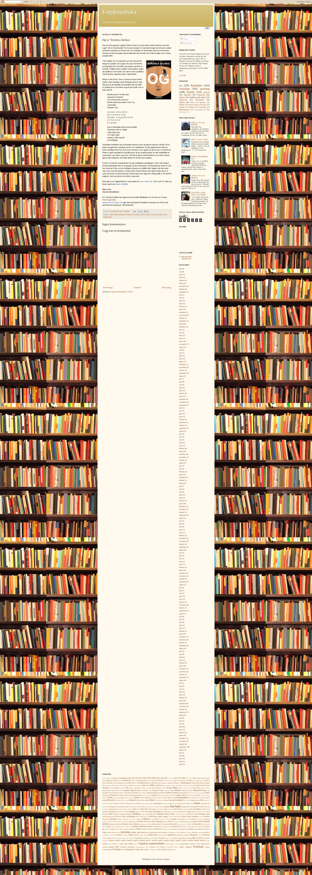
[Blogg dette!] (141, 211)
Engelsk (126, 790)
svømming (125, 835)
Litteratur (157, 811)
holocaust (126, 800)
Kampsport (113, 807)
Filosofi (130, 793)
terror (199, 835)
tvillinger (189, 838)
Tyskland (105, 844)
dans (208, 785)
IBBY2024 (117, 803)
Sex (176, 826)
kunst (180, 809)
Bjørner (160, 783)
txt (180, 85)
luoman (153, 859)
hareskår (154, 798)
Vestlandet (199, 99)
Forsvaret (190, 793)
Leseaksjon (202, 107)
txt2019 (160, 840)
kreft (134, 809)
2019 (179, 778)
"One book (105, 778)
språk (165, 214)
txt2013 (124, 840)
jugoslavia (204, 803)
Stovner (189, 832)
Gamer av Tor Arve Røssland (198, 123)
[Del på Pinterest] (147, 211)
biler (150, 783)
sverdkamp (112, 835)
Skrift (161, 214)
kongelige (105, 809)
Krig (142, 809)
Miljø (111, 814)
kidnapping (133, 807)
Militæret (105, 814)
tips (127, 838)
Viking (137, 849)
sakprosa (113, 826)
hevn (208, 798)
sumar (200, 832)
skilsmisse (133, 829)
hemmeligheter (183, 797)
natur (152, 214)
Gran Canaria (190, 795)
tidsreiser (119, 838)
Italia (188, 803)
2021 (187, 778)
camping (167, 785)
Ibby (202, 800)
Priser (170, 821)
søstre (156, 835)
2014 (154, 777)
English (138, 790)
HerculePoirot (193, 798)
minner (148, 214)
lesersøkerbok (120, 812)
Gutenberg (128, 798)
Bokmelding (196, 783)
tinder (124, 838)
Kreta (138, 809)
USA (117, 846)
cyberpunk (191, 785)
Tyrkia (208, 840)
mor (147, 814)
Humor (182, 97)
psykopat (112, 824)
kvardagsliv (197, 809)
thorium (104, 838)
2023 (194, 778)
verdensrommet (107, 849)
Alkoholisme (126, 780)
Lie (140, 812)
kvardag (190, 809)
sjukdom (207, 826)
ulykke (122, 844)
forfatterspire (184, 793)
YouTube (163, 849)
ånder (175, 849)
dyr (153, 788)
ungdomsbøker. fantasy (172, 844)
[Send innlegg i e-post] (134, 211)
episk (150, 790)
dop (136, 788)
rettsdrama (142, 824)
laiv (208, 809)
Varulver (162, 847)
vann (157, 847)
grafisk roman (181, 795)
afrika (115, 780)
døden (203, 97)
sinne (189, 826)
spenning (205, 88)
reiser (131, 824)
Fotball (207, 792)
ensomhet (145, 790)
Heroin (200, 798)
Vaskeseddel (169, 847)
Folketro (163, 793)
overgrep (173, 819)
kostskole (124, 809)
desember (182, 312)
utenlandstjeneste (140, 847)
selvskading (164, 826)
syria (141, 835)
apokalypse (189, 780)
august (181, 324)
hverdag (171, 800)
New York (139, 816)
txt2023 (184, 840)
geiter (167, 795)
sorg (104, 832)
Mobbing (193, 97)
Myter (173, 814)
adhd (103, 780)
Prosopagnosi (176, 821)
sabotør (104, 826)
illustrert (138, 803)
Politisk (191, 107)
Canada (173, 785)
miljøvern (116, 814)
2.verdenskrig (198, 110)
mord (151, 814)
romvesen (183, 824)
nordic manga (163, 816)
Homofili (133, 800)
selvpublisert (157, 826)
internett (170, 803)
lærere (185, 812)
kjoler (161, 807)
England (133, 790)
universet (105, 847)
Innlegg (185, 39)
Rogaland (166, 824)
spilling (133, 832)
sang (130, 826)
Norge (156, 214)
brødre (131, 785)
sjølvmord (108, 829)
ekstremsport (106, 790)
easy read (189, 788)
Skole (138, 828)
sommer (191, 829)
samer (118, 826)
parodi (124, 821)
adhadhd (207, 778)
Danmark (203, 785)
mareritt (198, 812)
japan (191, 803)
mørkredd (184, 814)
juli (180, 379)
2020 (183, 778)
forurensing (201, 793)
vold (141, 849)
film (126, 793)
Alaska (120, 780)
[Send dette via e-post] (138, 211)
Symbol (136, 835)
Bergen (120, 783)
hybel (186, 800)
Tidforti (114, 838)
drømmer (143, 788)
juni (180, 269)
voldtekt (146, 849)
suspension (105, 835)
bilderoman (144, 783)
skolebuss (144, 829)
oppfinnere (139, 819)
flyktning (121, 214)
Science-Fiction (193, 105)
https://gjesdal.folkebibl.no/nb (186, 257)
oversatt (187, 819)
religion (136, 824)
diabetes (122, 788)
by (140, 785)
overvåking (206, 819)
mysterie (167, 814)
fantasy (204, 790)
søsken (150, 834)
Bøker (116, 214)
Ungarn (136, 844)
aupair (112, 214)
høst (189, 800)
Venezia (176, 847)
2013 (149, 777)
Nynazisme (105, 819)
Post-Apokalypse (158, 821)
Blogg (176, 783)
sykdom (182, 107)
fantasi (190, 790)
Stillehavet (183, 832)
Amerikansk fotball (157, 780)
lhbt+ (137, 812)
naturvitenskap (107, 816)
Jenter (197, 803)
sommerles (206, 829)
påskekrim (119, 824)
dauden (111, 788)
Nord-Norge (153, 816)
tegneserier (179, 835)
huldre (147, 800)
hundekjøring (159, 800)
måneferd (190, 814)
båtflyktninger (160, 785)
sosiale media (111, 832)
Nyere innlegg (108, 287)
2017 (166, 778)
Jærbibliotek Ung (116, 211)
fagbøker (167, 790)
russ (203, 824)
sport (147, 832)
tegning (186, 835)
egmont (203, 788)
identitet (133, 803)
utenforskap (130, 847)
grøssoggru (117, 798)
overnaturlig (181, 819)
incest (142, 803)
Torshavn (131, 838)
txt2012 (118, 840)
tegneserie (183, 99)
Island (184, 803)
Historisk (202, 102)
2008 (129, 778)
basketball (109, 783)
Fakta (172, 790)
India (146, 803)
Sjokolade (201, 826)
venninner (188, 847)
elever (121, 790)
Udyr (113, 844)
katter (127, 807)
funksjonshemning (135, 795)
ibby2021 (207, 800)
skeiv (121, 829)
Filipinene (121, 793)
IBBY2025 (124, 803)
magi (189, 811)
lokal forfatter (173, 812)
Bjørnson (164, 783)
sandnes (127, 826)
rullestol (188, 824)
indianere (150, 803)
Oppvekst (187, 94)
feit (110, 793)
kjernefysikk (149, 807)
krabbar (130, 809)
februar (181, 280)
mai (180, 271)
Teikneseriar (193, 835)
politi (135, 821)
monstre (143, 814)
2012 (145, 777)
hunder (166, 800)
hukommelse (140, 800)
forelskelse (175, 792)
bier (136, 783)
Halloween (148, 798)
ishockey (179, 803)
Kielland (139, 807)
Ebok (194, 788)
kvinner (204, 809)
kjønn (184, 807)
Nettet (124, 816)
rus (192, 824)
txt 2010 (199, 838)
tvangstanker (182, 838)
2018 (175, 778)
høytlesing (194, 800)
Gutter (137, 797)
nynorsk (206, 92)
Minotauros (128, 814)
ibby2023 (111, 803)
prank (166, 821)
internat (165, 803)
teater (165, 835)
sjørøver (113, 829)
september (182, 292)
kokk (208, 807)
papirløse (110, 821)
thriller (109, 838)
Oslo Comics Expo (164, 819)
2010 (137, 778)
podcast (131, 821)
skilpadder (126, 829)
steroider (177, 832)
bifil (138, 783)
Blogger (167, 859)
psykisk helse (197, 821)
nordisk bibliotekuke (175, 816)
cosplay (185, 785)
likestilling (145, 812)
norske (201, 816)
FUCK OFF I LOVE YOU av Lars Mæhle (198, 193)
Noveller (207, 816)
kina (143, 807)
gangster (160, 795)
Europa (154, 790)
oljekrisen (120, 819)
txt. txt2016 (206, 838)
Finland (135, 793)
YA (159, 849)
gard (164, 795)
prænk (190, 821)
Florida (145, 793)
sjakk (192, 826)
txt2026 (202, 840)
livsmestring (165, 812)
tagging (161, 835)
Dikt (208, 110)
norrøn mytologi (192, 816)
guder (122, 798)
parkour (119, 821)
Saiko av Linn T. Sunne (199, 139)
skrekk (156, 829)
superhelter (206, 832)
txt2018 (154, 840)
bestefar (125, 783)
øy (172, 849)
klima (188, 807)
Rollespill (173, 824)
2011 (141, 778)
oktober (181, 289)
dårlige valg (181, 788)
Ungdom (143, 843)
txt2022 (178, 840)
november (182, 286)
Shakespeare (183, 826)
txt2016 (142, 840)
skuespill (170, 829)
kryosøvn (170, 809)
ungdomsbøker (107, 217)
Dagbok (197, 785)
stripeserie (195, 832)
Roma (178, 824)
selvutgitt (171, 826)
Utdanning (123, 847)
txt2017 (148, 840)
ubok (110, 844)
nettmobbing (131, 816)
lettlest (143, 214)
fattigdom (105, 793)
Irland (174, 803)
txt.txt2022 (105, 840)
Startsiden (137, 287)
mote (154, 814)
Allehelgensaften (141, 780)
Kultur (176, 809)
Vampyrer (185, 112)
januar (181, 283)
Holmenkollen (119, 800)
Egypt (208, 788)
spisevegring (141, 832)
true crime (169, 838)
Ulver (117, 844)
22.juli (199, 778)
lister (150, 811)
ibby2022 (105, 803)
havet (165, 798)
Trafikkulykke (138, 838)
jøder (107, 807)
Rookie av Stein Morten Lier (199, 157)
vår (150, 849)
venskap (207, 847)
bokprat (207, 783)
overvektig (199, 819)
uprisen (111, 847)
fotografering (106, 795)
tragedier (146, 838)
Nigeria (146, 816)
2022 (190, 778)
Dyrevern (158, 788)
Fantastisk (201, 94)
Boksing (104, 785)
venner (181, 847)
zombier (168, 849)
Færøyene (144, 795)
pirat (127, 821)
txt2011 (112, 840)
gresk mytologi (205, 795)
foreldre (168, 792)
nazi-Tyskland (116, 816)
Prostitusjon (184, 821)
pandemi (104, 821)
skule (175, 829)
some (186, 829)
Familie (190, 92)
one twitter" (132, 819)
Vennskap (184, 88)
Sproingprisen (154, 832)
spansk (118, 832)
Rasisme (125, 824)
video (123, 849)
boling (109, 785)
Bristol (122, 785)
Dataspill (105, 788)
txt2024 (190, 840)
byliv (147, 785)
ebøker (198, 788)
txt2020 (166, 840)
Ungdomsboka (119, 11)
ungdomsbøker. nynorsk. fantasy (190, 844)
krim (204, 105)
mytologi (178, 814)
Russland (207, 824)
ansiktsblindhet (181, 780)
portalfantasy (148, 821)
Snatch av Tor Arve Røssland (198, 176)
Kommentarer (187, 43)
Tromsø (156, 838)
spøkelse (165, 832)
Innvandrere (136, 214)
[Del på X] (143, 211)
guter (132, 798)
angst (175, 780)
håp (199, 800)
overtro (192, 819)
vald (147, 847)
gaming (154, 795)
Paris (115, 821)
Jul (209, 803)
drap (138, 788)
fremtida (126, 795)
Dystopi (169, 788)
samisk (122, 826)
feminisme (115, 793)
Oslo (156, 819)
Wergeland (154, 849)
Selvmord (148, 826)
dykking (149, 788)
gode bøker (172, 795)
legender (105, 812)
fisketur (140, 793)
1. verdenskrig (113, 778)
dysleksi (163, 788)
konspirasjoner (113, 809)
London (180, 812)
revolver (148, 824)
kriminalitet (152, 809)
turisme (174, 838)
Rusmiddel (197, 824)
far (209, 790)
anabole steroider (168, 780)
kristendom (160, 809)
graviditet (198, 795)
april (180, 274)
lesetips (127, 812)
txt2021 (172, 840)
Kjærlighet (196, 85)
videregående (129, 849)
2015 (158, 778)
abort (202, 778)
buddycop (136, 785)
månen (196, 814)
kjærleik (166, 806)
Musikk (181, 105)
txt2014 (130, 840)
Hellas (174, 798)
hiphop (104, 800)
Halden (142, 798)
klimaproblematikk (197, 807)
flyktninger (156, 793)
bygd (143, 785)
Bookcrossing (116, 785)
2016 (162, 778)
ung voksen (129, 843)
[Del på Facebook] (145, 211)
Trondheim (162, 838)
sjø (103, 829)
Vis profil (182, 75)
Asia (197, 780)
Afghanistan (109, 780)
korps (119, 809)
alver (148, 780)
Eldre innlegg (166, 287)
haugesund (160, 798)
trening (151, 838)
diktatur (131, 788)
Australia (207, 780)
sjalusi (196, 826)
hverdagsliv (128, 214)
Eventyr (161, 790)
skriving (165, 829)
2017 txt (171, 778)
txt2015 (136, 840)
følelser (149, 795)
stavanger (171, 832)
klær (204, 807)
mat (205, 812)
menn (208, 812)
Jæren (104, 807)
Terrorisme (206, 835)
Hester (204, 798)
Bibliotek (131, 783)
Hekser (170, 798)
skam (117, 829)
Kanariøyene (121, 807)
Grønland (105, 798)
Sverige (118, 835)
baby (103, 783)
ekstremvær (114, 790)
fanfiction (185, 790)
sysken (145, 835)
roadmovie (159, 824)
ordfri (152, 819)
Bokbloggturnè (184, 109)
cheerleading (179, 785)
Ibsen (128, 803)
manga (193, 812)
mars (180, 277)
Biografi (154, 783)
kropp (165, 809)
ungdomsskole (205, 844)
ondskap (125, 819)
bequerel (115, 783)
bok (179, 783)
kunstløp (184, 809)
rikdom (153, 824)
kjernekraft (156, 807)
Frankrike (120, 795)
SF (179, 826)
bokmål (202, 783)
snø (183, 829)
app (195, 780)
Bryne (126, 785)
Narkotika (202, 814)
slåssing (179, 829)
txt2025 (196, 840)
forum (195, 793)
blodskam (171, 783)
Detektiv (117, 788)
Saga (108, 826)
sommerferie (198, 829)
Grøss (192, 102)
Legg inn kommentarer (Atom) (122, 291)
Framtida (114, 795)
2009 (133, 778)
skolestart (151, 829)
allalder (134, 780)
